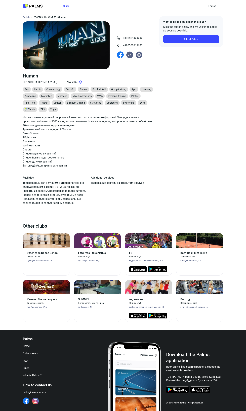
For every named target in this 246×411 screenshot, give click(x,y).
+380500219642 (133, 45)
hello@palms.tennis (34, 392)
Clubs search (30, 353)
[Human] (120, 55)
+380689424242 (133, 38)
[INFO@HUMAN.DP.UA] (129, 55)
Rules (26, 368)
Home (26, 346)
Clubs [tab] (66, 6)
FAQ (25, 360)
